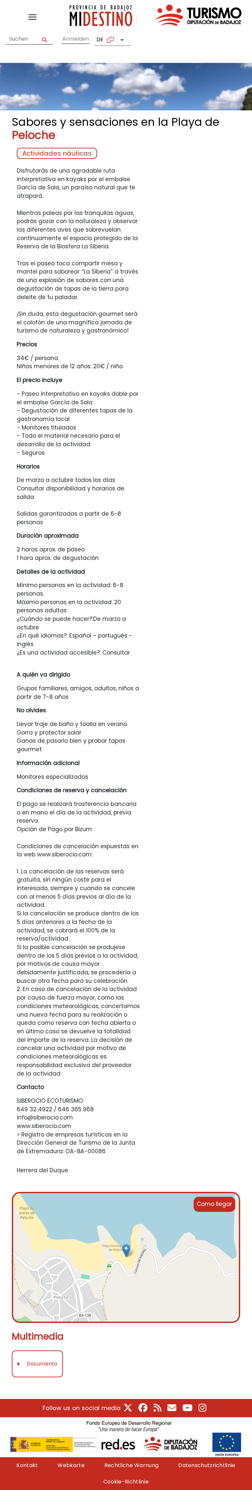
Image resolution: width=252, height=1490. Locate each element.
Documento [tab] (42, 1363)
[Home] (155, 17)
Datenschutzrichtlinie (206, 1465)
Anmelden (75, 39)
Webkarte (70, 1465)
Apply (45, 39)
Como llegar (214, 1204)
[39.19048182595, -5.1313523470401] (126, 1250)
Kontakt (27, 1465)
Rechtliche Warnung (131, 1465)
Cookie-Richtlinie (126, 1481)
